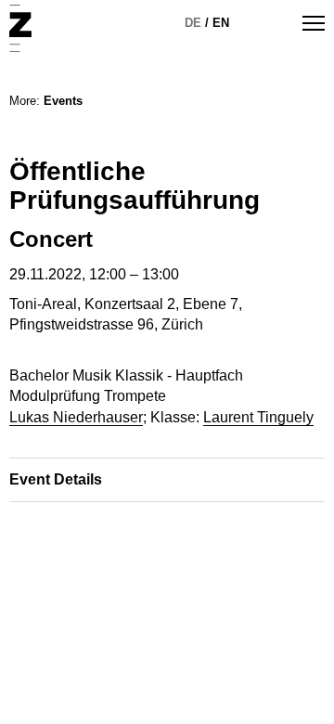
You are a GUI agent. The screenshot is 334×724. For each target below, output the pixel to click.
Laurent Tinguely (258, 417)
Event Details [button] (55, 479)
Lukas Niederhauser (76, 417)
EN (220, 23)
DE (193, 23)
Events (63, 101)
